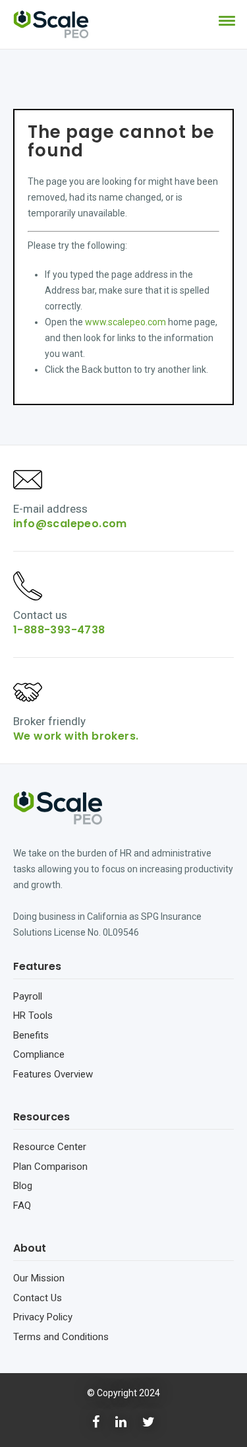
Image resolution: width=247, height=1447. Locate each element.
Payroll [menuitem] (27, 996)
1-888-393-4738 (59, 629)
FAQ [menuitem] (22, 1205)
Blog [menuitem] (22, 1186)
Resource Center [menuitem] (49, 1147)
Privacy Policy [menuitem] (42, 1317)
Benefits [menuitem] (31, 1035)
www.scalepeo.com (125, 322)
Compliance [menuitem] (39, 1054)
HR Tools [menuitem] (33, 1015)
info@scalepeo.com (70, 523)
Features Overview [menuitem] (53, 1074)
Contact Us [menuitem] (37, 1298)
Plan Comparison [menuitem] (50, 1167)
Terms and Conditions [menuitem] (61, 1337)
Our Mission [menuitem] (39, 1278)
